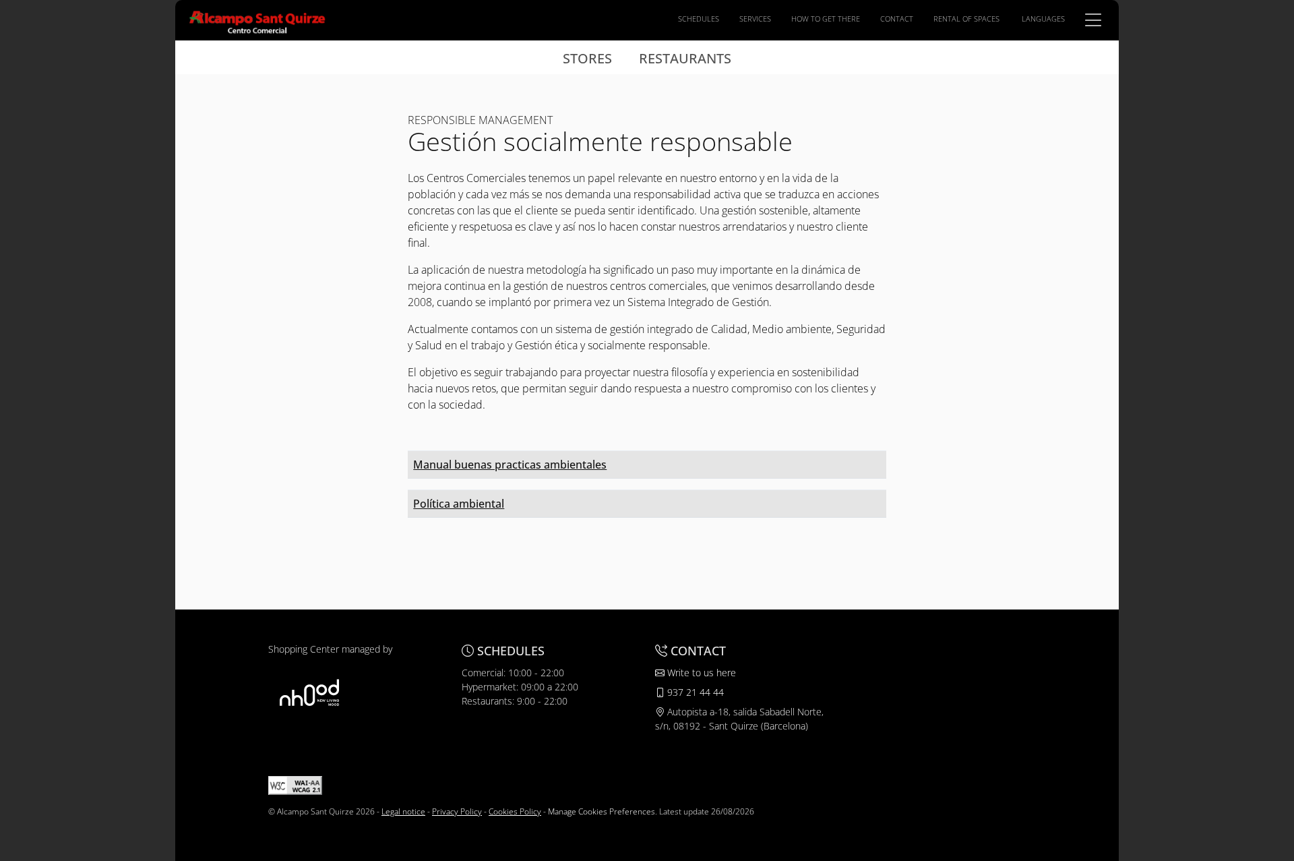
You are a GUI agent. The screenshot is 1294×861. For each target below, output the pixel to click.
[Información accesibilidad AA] (295, 784)
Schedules (698, 18)
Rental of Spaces (966, 18)
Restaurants (685, 58)
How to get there (825, 18)
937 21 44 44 (694, 692)
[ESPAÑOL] (257, 19)
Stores (587, 58)
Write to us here (700, 672)
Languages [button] (1043, 18)
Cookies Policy (515, 811)
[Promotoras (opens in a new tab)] (309, 692)
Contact (896, 18)
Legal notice (403, 811)
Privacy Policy (457, 811)
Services (755, 18)
